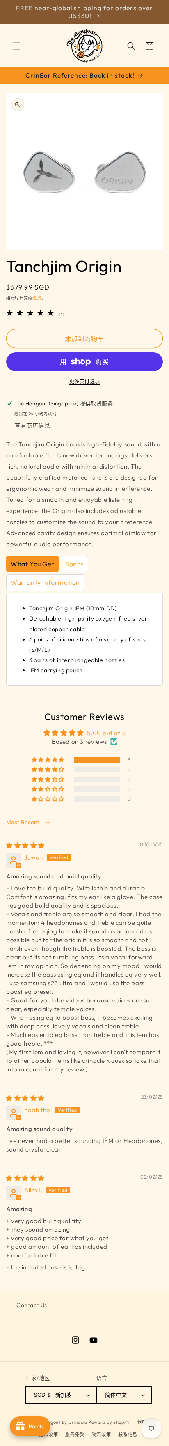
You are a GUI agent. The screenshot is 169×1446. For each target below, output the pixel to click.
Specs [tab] (74, 564)
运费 (36, 298)
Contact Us (31, 1305)
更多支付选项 (84, 381)
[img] (25, 845)
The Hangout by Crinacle (59, 1422)
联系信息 (127, 1434)
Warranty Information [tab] (45, 582)
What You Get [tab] (32, 564)
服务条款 (74, 1434)
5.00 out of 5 (106, 733)
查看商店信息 (32, 425)
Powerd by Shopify (109, 1422)
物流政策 (101, 1434)
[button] (16, 46)
